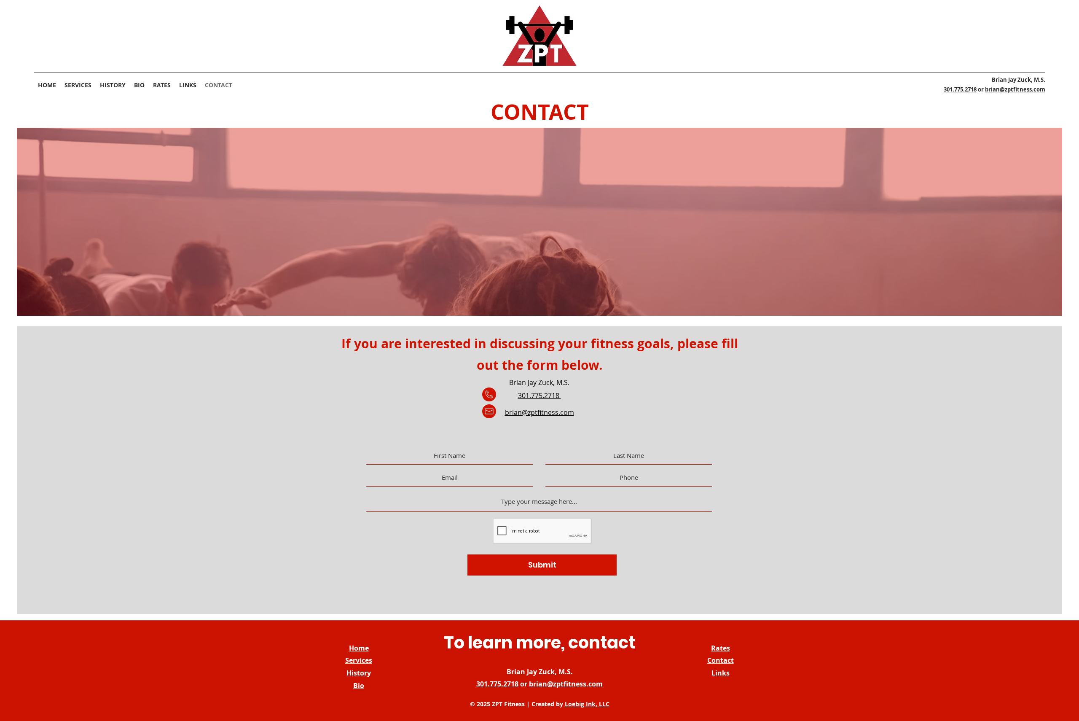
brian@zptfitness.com (1015, 89)
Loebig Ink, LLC (587, 704)
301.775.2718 (960, 89)
